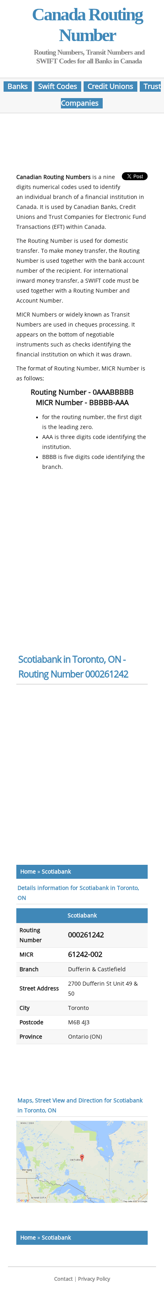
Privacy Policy (94, 1279)
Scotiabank (56, 871)
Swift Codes (57, 86)
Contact (63, 1279)
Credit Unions (110, 86)
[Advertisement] (82, 145)
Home (28, 871)
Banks (18, 86)
